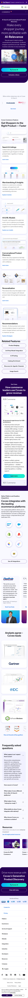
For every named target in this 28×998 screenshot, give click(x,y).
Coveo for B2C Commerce (8, 853)
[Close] (26, 989)
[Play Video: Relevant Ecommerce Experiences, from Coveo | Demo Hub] (14, 56)
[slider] (14, 63)
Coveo (5, 7)
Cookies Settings (18, 995)
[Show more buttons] (25, 63)
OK (7, 995)
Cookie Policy (12, 992)
